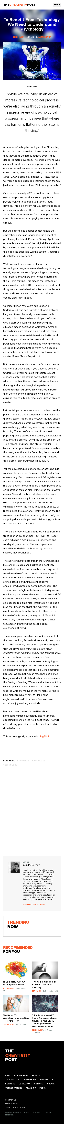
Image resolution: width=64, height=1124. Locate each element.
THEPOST (17, 1055)
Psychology (46, 1080)
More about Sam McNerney (34, 904)
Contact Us (10, 1100)
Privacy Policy (12, 1104)
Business (10, 1084)
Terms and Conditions (15, 1108)
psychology (38, 761)
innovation (23, 761)
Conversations (13, 1088)
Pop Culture (21, 1075)
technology (10, 765)
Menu (57, 5)
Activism (38, 1084)
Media (42, 1088)
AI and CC (31, 1088)
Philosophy (29, 1080)
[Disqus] (32, 814)
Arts (8, 1075)
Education (24, 1084)
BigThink (45, 736)
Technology (12, 1080)
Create (50, 1084)
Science (36, 1075)
